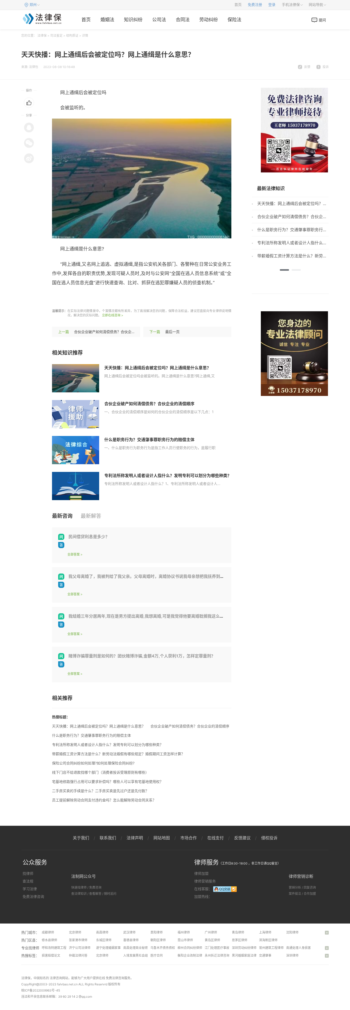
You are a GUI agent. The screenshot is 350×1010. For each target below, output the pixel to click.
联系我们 (108, 837)
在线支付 (215, 837)
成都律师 (48, 932)
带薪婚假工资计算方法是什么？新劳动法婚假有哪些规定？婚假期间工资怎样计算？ (118, 754)
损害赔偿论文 (51, 955)
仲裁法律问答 (78, 955)
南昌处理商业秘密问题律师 (141, 948)
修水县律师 (49, 940)
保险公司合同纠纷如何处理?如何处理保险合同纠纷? (93, 763)
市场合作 (188, 837)
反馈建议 (242, 837)
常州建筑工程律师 (271, 948)
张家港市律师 (78, 940)
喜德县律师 (131, 940)
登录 (271, 5)
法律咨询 (56, 978)
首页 (238, 5)
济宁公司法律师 (79, 948)
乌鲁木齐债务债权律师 (165, 948)
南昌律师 (102, 932)
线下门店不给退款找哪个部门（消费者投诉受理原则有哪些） (100, 772)
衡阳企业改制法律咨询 (193, 955)
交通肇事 (265, 955)
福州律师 (184, 932)
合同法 (183, 19)
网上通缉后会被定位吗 (110, 297)
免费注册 (255, 5)
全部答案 (73, 554)
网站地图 (161, 837)
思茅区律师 (239, 940)
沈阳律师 (292, 932)
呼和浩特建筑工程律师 (57, 948)
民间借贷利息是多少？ (88, 536)
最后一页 (172, 331)
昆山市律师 (185, 940)
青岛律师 (238, 932)
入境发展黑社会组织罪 (138, 955)
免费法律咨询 (33, 896)
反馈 (307, 67)
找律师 (28, 873)
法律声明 (135, 837)
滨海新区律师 (268, 940)
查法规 (28, 881)
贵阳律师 (156, 932)
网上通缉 (76, 297)
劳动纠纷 (208, 19)
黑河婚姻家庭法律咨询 (247, 955)
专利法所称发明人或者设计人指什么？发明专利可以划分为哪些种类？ (167, 475)
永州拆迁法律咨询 (217, 955)
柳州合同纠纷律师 (190, 948)
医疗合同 (156, 955)
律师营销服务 (205, 881)
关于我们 (81, 837)
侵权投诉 (269, 837)
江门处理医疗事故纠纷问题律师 (226, 948)
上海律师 (265, 932)
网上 (138, 297)
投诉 (326, 67)
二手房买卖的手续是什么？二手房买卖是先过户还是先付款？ (100, 791)
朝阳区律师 (158, 940)
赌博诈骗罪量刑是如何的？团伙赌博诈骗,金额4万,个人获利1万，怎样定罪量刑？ (141, 655)
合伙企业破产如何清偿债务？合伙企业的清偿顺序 (113, 331)
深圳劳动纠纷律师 (244, 948)
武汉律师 (129, 932)
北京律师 (75, 932)
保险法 (234, 19)
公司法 (159, 19)
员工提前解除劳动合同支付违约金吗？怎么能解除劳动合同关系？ (104, 800)
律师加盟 (201, 873)
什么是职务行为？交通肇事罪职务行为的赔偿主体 (149, 439)
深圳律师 (292, 955)
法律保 (42, 35)
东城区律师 (103, 940)
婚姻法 (107, 19)
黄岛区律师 (212, 940)
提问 (322, 20)
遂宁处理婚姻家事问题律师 (114, 948)
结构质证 (72, 35)
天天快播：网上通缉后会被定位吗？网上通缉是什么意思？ (157, 367)
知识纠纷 (133, 19)
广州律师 (211, 932)
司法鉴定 (56, 35)
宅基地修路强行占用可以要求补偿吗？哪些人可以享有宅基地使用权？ (107, 781)
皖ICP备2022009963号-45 (40, 990)
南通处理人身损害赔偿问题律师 (307, 948)
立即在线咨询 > (112, 315)
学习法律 (30, 889)
